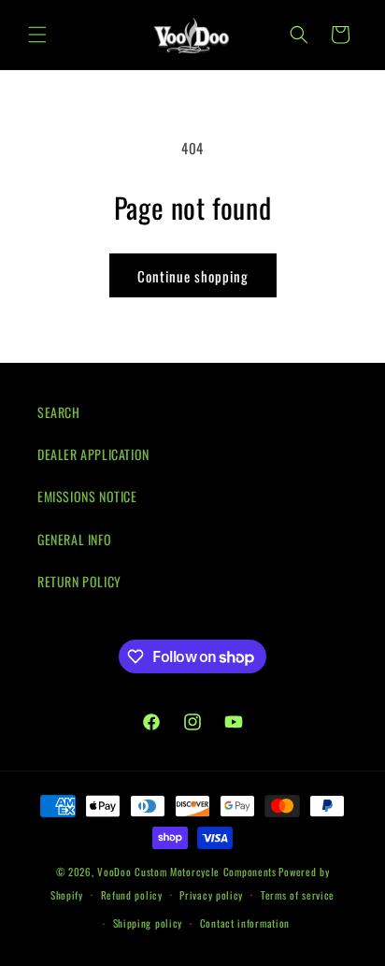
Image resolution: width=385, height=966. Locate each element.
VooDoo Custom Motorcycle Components (187, 871)
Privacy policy (211, 894)
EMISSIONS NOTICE (87, 496)
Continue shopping (193, 276)
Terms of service (298, 894)
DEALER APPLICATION (93, 454)
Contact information (245, 923)
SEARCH (58, 412)
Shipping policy (148, 923)
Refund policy (132, 894)
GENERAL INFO (74, 539)
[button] (37, 34)
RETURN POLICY (79, 581)
